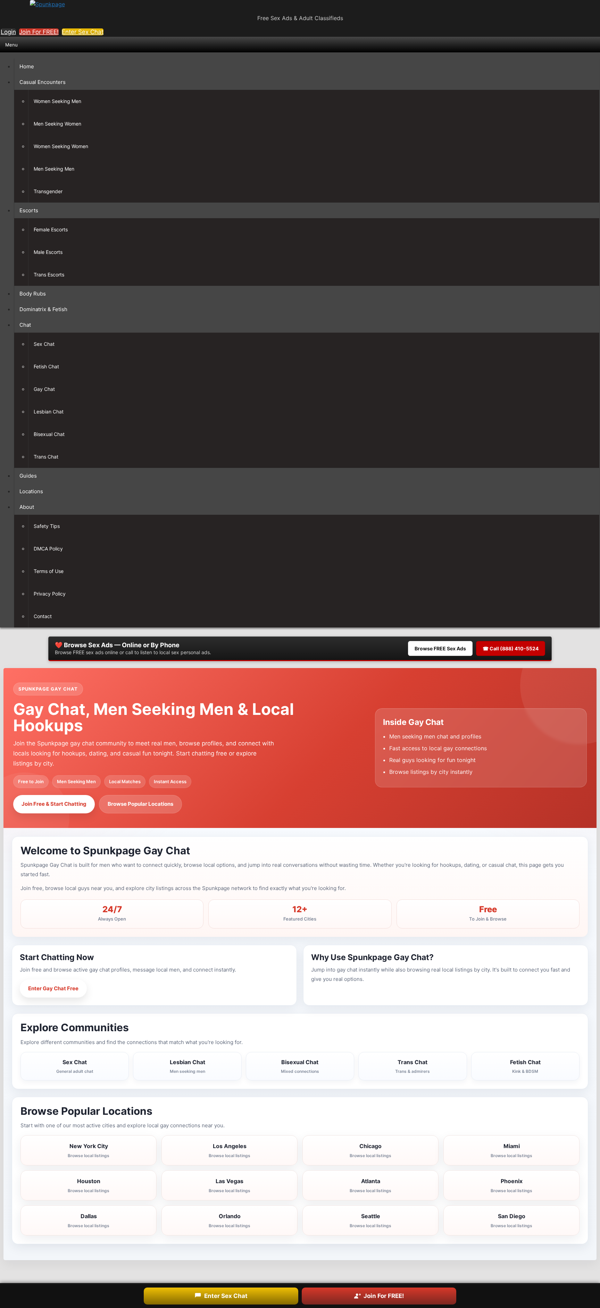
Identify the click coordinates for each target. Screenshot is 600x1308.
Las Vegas (229, 1185)
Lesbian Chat (49, 411)
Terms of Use (49, 571)
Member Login (118, 988)
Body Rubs (32, 293)
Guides (28, 475)
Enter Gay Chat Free (53, 988)
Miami (511, 1150)
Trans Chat (46, 457)
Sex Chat (44, 344)
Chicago (370, 1150)
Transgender (48, 191)
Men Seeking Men (54, 169)
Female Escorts (51, 229)
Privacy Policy (50, 594)
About (26, 507)
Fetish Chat (46, 366)
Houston (88, 1185)
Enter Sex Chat (82, 31)
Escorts (28, 210)
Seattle (370, 1220)
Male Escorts (48, 252)
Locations (31, 491)
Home (26, 66)
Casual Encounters (42, 82)
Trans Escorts (49, 274)
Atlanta (370, 1185)
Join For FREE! (39, 31)
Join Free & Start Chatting (54, 804)
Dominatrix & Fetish (43, 309)
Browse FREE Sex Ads (440, 648)
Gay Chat (44, 389)
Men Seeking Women (57, 124)
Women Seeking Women (61, 146)
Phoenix (511, 1185)
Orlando (229, 1220)
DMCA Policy (48, 549)
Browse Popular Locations (140, 804)
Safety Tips (47, 526)
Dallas (88, 1220)
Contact (43, 616)
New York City (88, 1150)
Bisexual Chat (49, 434)
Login (8, 31)
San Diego (511, 1220)
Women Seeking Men (57, 101)
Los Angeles (229, 1150)
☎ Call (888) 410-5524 (511, 648)
